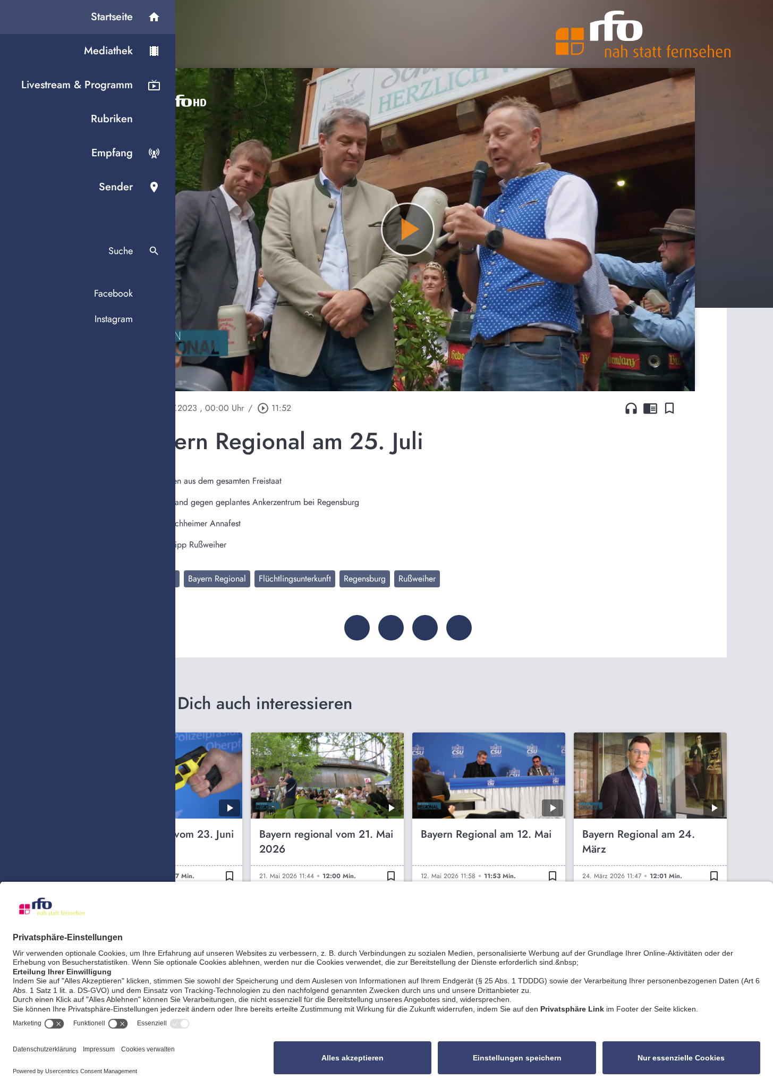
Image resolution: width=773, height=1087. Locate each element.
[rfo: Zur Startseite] (643, 34)
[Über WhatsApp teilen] (425, 628)
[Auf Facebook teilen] (357, 628)
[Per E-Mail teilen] (459, 628)
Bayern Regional (217, 578)
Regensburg (365, 578)
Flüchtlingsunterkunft (295, 578)
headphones (631, 408)
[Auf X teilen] (391, 628)
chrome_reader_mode (650, 408)
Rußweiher (417, 578)
